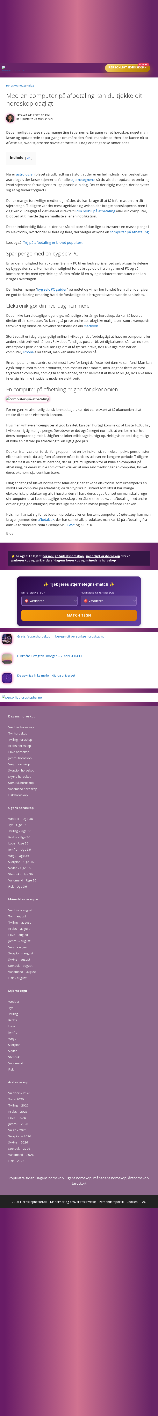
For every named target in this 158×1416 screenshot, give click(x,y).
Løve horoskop (18, 752)
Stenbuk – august (20, 965)
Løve (11, 1026)
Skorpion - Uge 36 (21, 862)
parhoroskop (20, 560)
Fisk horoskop (18, 795)
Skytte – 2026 (18, 1142)
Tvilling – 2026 (18, 1105)
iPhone (28, 352)
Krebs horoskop (19, 746)
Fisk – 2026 (16, 1161)
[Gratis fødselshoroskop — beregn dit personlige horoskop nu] (7, 642)
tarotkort (79, 1183)
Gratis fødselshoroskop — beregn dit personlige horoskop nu (60, 636)
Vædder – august (20, 910)
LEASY (70, 525)
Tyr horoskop (17, 733)
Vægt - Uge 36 (18, 856)
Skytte (12, 1051)
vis (28, 158)
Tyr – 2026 (16, 1099)
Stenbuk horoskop (21, 783)
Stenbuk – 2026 (19, 1148)
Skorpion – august (20, 953)
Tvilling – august (19, 922)
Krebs (12, 1020)
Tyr (10, 1008)
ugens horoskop (78, 1178)
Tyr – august (17, 916)
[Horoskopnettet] (15, 68)
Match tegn (79, 615)
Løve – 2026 (17, 1118)
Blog (31, 85)
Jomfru (12, 1032)
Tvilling (13, 1014)
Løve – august (18, 935)
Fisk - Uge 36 (17, 886)
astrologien (25, 174)
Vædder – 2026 (19, 1093)
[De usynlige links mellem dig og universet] (7, 681)
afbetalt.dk (46, 519)
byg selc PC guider (52, 289)
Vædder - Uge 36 (20, 819)
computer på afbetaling (129, 232)
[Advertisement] (79, 32)
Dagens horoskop (49, 1178)
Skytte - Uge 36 (19, 868)
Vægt (12, 1038)
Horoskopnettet (16, 85)
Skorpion (14, 1045)
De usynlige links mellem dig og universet (46, 675)
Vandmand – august (22, 972)
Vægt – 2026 (17, 1130)
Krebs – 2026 (18, 1111)
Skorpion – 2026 (19, 1136)
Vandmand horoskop (22, 789)
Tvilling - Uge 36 (19, 831)
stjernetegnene (83, 179)
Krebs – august (19, 928)
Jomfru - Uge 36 (19, 849)
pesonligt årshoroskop (103, 556)
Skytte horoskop (19, 776)
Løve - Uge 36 (18, 843)
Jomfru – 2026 (18, 1124)
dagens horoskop (67, 560)
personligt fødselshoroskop (63, 556)
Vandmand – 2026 (21, 1155)
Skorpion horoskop (21, 770)
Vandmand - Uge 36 (22, 880)
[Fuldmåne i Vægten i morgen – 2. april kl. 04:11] (7, 661)
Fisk (11, 1069)
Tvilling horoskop (20, 739)
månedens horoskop (100, 560)
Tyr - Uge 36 (17, 825)
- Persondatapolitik (110, 1202)
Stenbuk (14, 1057)
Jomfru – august (19, 941)
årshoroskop (138, 1178)
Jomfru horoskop (20, 758)
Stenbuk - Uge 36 (20, 874)
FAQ (143, 1202)
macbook (91, 326)
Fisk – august (17, 978)
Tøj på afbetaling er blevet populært (52, 242)
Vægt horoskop (19, 764)
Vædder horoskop (21, 727)
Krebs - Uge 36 (19, 837)
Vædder (14, 1001)
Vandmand (15, 1063)
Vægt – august (18, 947)
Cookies (132, 1202)
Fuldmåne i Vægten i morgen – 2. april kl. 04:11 (49, 656)
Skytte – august (19, 959)
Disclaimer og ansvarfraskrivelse (73, 1202)
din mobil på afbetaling (96, 211)
